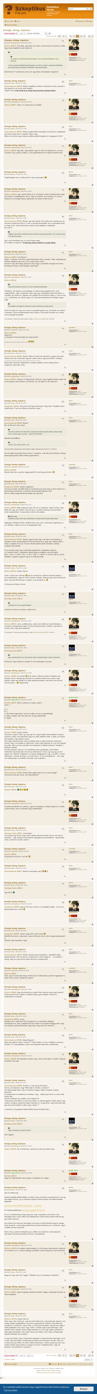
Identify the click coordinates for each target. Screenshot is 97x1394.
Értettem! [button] (83, 1389)
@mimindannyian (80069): (13, 1086)
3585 (79, 574)
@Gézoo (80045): (10, 624)
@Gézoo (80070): (10, 1149)
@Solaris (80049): (10, 676)
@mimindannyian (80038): (13, 423)
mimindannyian (73, 51)
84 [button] (89, 36)
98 (78, 330)
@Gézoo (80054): (10, 854)
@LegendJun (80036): (12, 406)
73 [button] (81, 36)
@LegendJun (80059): (12, 907)
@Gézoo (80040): (10, 508)
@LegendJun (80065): (12, 1019)
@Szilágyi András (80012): (13, 599)
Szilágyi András (73, 697)
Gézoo (71, 80)
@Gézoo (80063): (10, 973)
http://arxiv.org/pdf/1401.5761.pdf (33, 1210)
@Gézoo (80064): (10, 992)
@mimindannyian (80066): (13, 1040)
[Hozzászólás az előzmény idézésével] (63, 40)
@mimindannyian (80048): (13, 773)
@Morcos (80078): (10, 1248)
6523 (79, 703)
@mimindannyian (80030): (13, 221)
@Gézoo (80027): (10, 105)
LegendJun (72, 327)
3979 (79, 83)
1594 (79, 174)
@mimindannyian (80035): (13, 356)
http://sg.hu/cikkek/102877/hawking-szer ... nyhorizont (23, 1206)
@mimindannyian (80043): (13, 539)
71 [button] (74, 36)
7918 (79, 57)
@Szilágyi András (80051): (13, 833)
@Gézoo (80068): (10, 1059)
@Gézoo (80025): (10, 46)
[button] (59, 36)
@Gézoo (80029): (10, 150)
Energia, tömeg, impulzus (16, 30)
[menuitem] (17, 21)
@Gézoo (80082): (10, 1292)
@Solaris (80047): (10, 703)
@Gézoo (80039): (10, 470)
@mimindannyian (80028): (13, 132)
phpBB (42, 1368)
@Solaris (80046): (10, 732)
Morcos (71, 172)
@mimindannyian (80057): (13, 871)
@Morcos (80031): (10, 194)
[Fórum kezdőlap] (25, 9)
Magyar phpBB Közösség (54, 1370)
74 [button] (84, 36)
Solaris (71, 572)
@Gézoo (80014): (10, 571)
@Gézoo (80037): (10, 379)
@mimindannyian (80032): (13, 651)
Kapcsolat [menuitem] (54, 1364)
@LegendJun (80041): (12, 487)
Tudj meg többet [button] (10, 1390)
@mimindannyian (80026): (13, 86)
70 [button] (70, 36)
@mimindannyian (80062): (13, 955)
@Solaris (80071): (10, 1176)
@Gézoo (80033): (10, 280)
